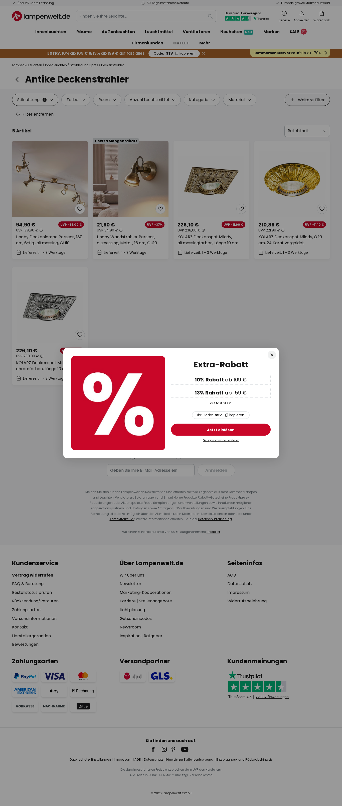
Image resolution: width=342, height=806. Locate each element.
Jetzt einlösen (221, 429)
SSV (220, 415)
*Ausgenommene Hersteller (221, 440)
